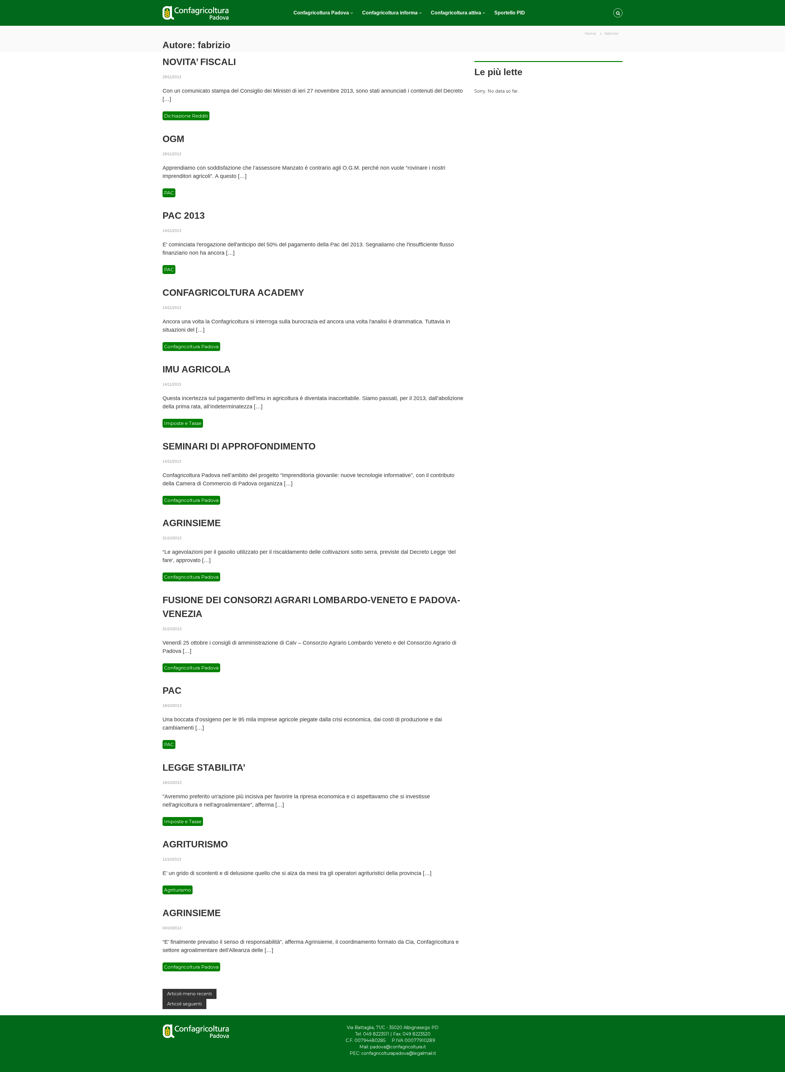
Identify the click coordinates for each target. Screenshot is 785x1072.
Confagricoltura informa (390, 12)
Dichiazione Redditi (186, 116)
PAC (169, 193)
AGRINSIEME (192, 523)
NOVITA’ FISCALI (199, 62)
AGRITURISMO (195, 844)
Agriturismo (177, 890)
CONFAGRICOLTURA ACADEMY (233, 292)
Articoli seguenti (184, 1004)
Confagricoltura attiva (456, 12)
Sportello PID (509, 12)
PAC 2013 (184, 215)
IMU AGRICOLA (197, 369)
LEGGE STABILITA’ (204, 767)
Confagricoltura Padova (321, 12)
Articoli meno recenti (189, 994)
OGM (173, 139)
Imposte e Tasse (182, 423)
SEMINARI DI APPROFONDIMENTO (239, 446)
